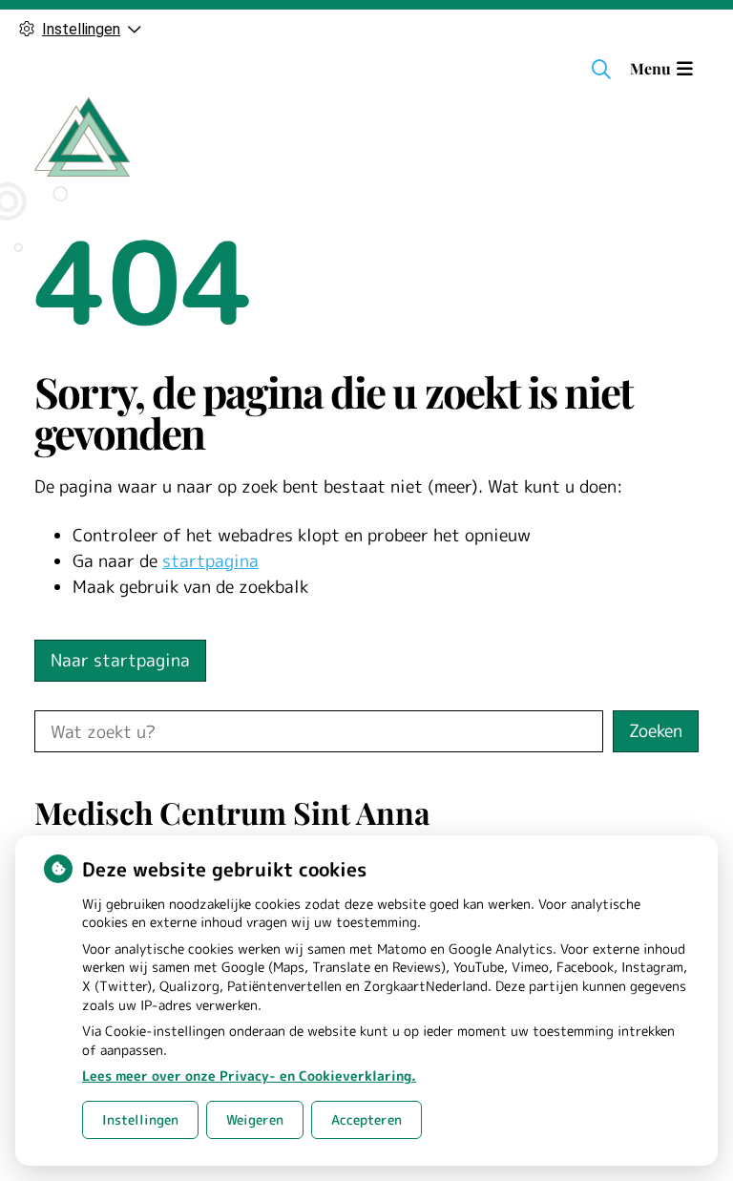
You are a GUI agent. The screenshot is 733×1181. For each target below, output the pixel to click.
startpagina (210, 561)
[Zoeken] (601, 69)
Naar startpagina (120, 660)
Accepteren (366, 1119)
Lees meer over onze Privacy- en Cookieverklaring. (249, 1075)
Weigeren (254, 1119)
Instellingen (140, 1119)
